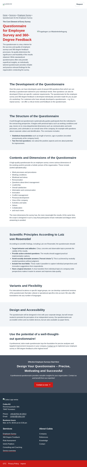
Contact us (51, 346)
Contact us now (42, 385)
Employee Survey (24, 15)
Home (5, 15)
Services (12, 15)
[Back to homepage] (7, 4)
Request (79, 4)
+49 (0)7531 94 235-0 (18, 414)
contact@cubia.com (17, 416)
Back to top (79, 462)
